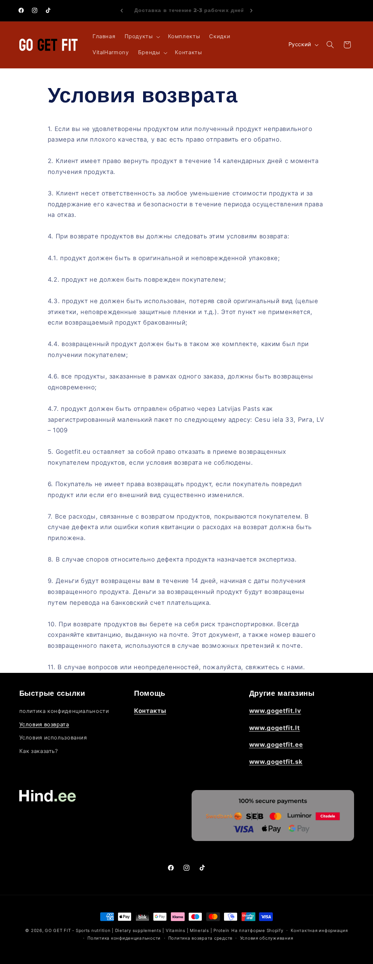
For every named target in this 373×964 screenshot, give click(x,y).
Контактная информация (319, 930)
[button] (141, 37)
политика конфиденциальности (64, 711)
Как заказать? (38, 751)
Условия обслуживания (266, 938)
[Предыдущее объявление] (122, 10)
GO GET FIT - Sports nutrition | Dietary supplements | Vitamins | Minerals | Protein (137, 930)
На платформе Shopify (257, 930)
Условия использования (53, 737)
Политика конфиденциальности (124, 938)
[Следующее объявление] (251, 10)
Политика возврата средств (200, 938)
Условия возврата (44, 724)
